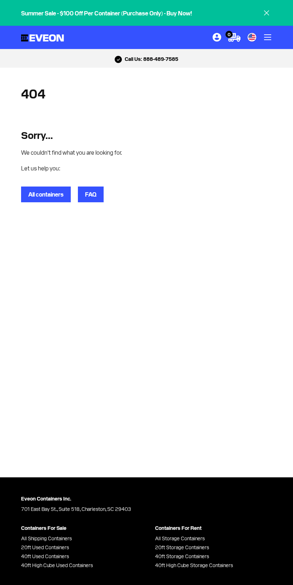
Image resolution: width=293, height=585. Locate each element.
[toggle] (267, 37)
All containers (46, 194)
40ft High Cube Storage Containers (194, 565)
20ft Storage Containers (182, 547)
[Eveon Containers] (42, 37)
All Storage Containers (180, 538)
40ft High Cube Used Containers (57, 565)
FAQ (90, 194)
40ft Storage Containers (182, 556)
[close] (266, 13)
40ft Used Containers (45, 556)
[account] (217, 37)
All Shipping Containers (46, 538)
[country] (252, 37)
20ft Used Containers (45, 547)
